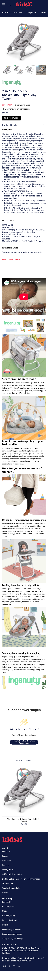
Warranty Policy (8, 915)
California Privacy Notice (12, 874)
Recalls (5, 925)
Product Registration (10, 920)
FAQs (4, 911)
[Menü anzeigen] (3, 4)
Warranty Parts (8, 906)
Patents (5, 892)
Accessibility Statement (11, 929)
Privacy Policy (7, 870)
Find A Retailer (11, 118)
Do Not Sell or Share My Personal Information (21, 879)
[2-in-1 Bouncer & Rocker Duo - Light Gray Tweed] (24, 790)
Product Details (9, 125)
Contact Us (6, 902)
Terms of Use (7, 883)
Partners (5, 865)
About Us (6, 851)
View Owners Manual (11, 259)
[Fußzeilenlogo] (12, 839)
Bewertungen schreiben (17, 109)
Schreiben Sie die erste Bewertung (24, 742)
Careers (5, 856)
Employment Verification (12, 934)
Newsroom (6, 860)
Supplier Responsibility (11, 888)
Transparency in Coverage (12, 938)
